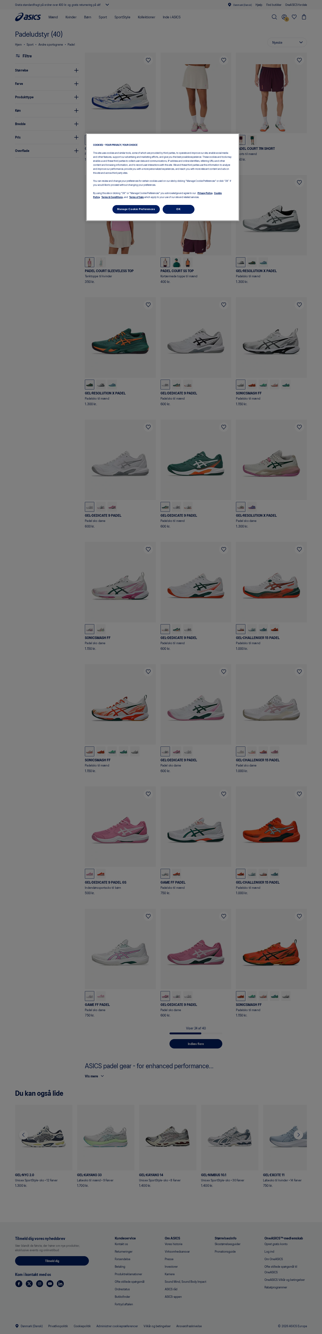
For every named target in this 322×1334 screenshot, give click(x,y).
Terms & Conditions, (112, 197)
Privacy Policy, (205, 193)
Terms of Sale (136, 197)
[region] (162, 177)
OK (178, 209)
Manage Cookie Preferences (136, 209)
